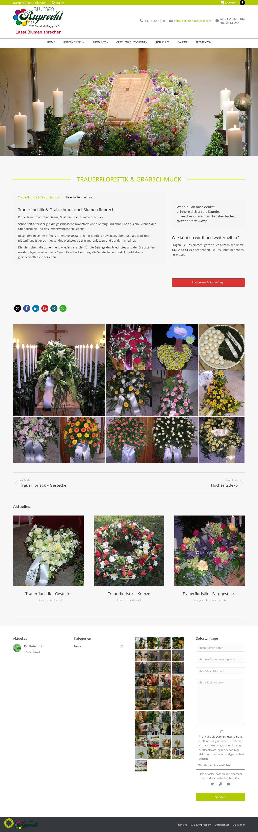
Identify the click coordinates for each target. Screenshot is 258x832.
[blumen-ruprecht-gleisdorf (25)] (178, 643)
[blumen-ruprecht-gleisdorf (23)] (153, 680)
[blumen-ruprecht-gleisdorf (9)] (141, 717)
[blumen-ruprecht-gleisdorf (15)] (165, 692)
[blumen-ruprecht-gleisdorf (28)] (141, 643)
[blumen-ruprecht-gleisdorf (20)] (141, 692)
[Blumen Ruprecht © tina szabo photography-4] (178, 753)
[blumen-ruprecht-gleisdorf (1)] (141, 668)
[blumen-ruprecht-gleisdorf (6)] (153, 717)
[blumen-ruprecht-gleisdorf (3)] (178, 656)
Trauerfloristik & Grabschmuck (38, 197)
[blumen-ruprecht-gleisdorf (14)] (178, 692)
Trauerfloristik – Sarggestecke (210, 593)
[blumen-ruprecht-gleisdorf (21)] (178, 680)
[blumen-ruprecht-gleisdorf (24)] (141, 680)
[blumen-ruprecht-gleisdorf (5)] (165, 717)
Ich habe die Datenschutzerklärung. (222, 736)
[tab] (38, 198)
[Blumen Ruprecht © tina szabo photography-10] (141, 753)
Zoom (48, 550)
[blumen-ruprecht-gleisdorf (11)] (165, 704)
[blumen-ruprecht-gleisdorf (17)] (153, 668)
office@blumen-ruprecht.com (192, 20)
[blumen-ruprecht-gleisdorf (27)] (153, 643)
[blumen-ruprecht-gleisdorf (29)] (178, 668)
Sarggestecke (201, 600)
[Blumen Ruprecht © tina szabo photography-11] (178, 741)
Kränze (120, 600)
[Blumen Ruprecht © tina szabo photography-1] (141, 766)
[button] (17, 308)
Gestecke (40, 600)
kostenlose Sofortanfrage (208, 282)
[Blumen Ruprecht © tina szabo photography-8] (165, 753)
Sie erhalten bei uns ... (80, 197)
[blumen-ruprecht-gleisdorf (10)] (178, 704)
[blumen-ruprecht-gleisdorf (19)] (153, 692)
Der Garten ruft (33, 646)
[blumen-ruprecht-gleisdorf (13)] (141, 704)
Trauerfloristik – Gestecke (48, 593)
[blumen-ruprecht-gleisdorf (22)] (165, 680)
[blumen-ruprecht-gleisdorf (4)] (165, 656)
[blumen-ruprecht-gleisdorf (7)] (153, 656)
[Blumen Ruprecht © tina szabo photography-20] (178, 729)
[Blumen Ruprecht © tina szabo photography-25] (153, 729)
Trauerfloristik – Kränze (129, 593)
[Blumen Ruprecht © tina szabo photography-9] (153, 753)
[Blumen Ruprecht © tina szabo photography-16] (141, 741)
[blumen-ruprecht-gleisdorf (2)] (141, 656)
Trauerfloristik (54, 600)
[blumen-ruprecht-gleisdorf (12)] (153, 704)
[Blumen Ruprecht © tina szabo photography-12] (165, 741)
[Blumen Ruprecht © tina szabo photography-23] (165, 729)
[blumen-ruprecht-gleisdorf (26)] (165, 643)
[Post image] (17, 648)
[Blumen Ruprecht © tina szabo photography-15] (153, 741)
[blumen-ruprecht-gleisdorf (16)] (165, 668)
